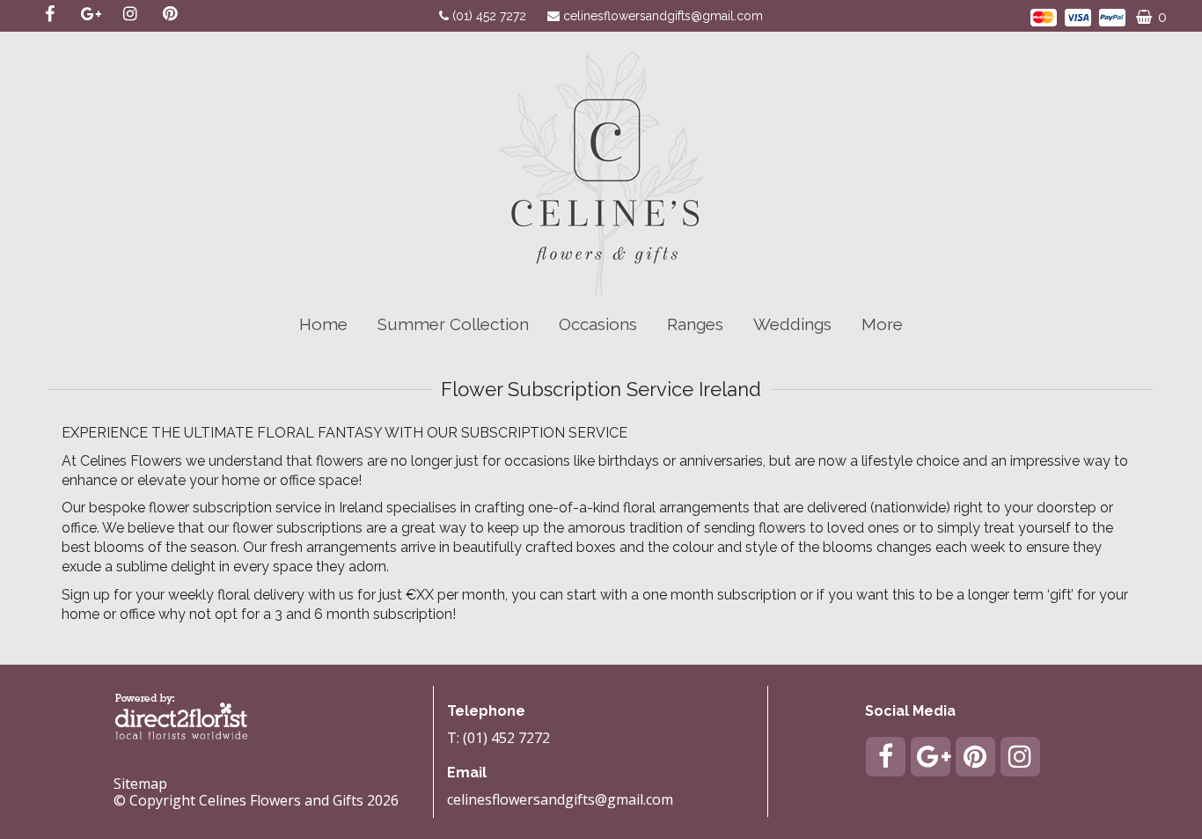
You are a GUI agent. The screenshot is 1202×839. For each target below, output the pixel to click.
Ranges (695, 324)
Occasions (598, 324)
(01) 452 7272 (491, 16)
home (323, 324)
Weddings (792, 324)
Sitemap (140, 783)
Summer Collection (453, 324)
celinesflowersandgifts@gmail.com (663, 16)
